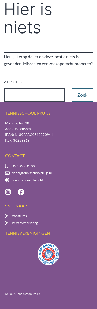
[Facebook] (20, 192)
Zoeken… (13, 81)
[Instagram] (8, 192)
